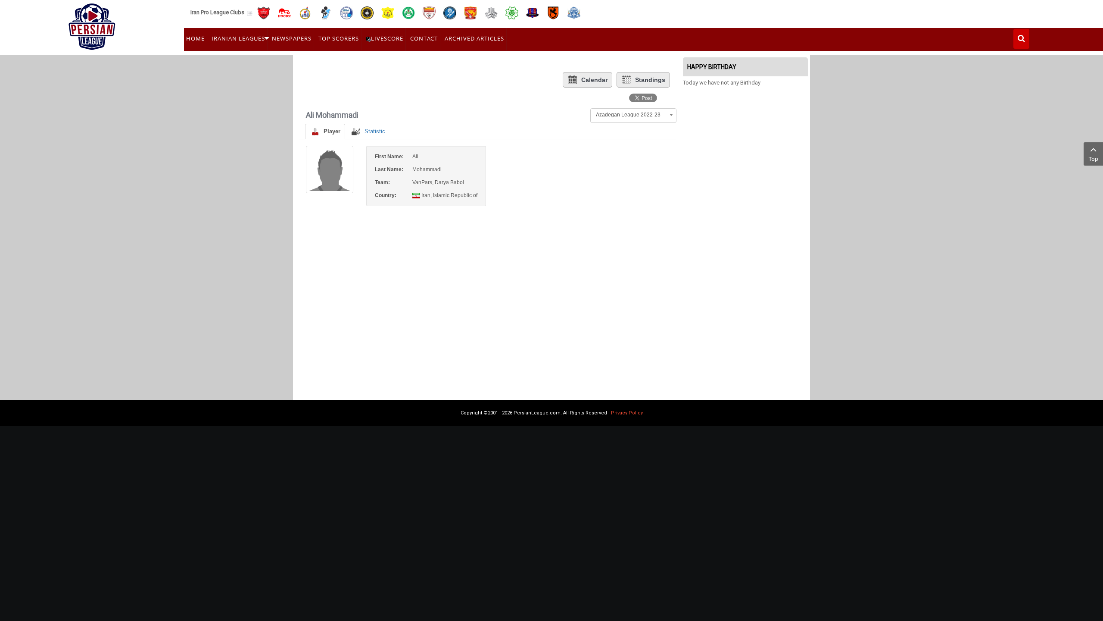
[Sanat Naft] (387, 12)
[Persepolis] (263, 12)
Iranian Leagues (238, 38)
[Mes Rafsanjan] (553, 12)
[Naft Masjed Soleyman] (305, 12)
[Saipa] (491, 12)
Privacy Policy (627, 413)
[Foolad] (429, 12)
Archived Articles (474, 38)
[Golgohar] (449, 12)
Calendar (594, 79)
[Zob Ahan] (408, 12)
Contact (424, 38)
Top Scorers (338, 38)
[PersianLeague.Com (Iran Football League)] (92, 24)
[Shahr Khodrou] (470, 12)
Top (1093, 159)
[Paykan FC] (325, 12)
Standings (650, 79)
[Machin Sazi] (511, 12)
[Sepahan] (367, 12)
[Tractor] (284, 12)
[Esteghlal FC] (346, 12)
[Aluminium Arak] (573, 12)
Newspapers (292, 38)
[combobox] (633, 115)
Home (195, 38)
